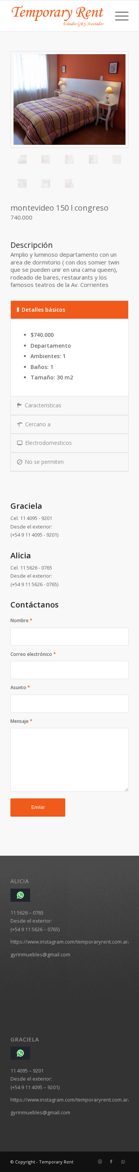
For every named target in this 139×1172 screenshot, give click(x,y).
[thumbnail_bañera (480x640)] (117, 159)
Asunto (20, 687)
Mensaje (21, 721)
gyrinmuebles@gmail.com (40, 954)
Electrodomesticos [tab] (48, 442)
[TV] (69, 183)
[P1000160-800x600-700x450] (69, 99)
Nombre (21, 620)
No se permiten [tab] (44, 461)
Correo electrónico (33, 654)
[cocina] (22, 183)
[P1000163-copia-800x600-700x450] (46, 159)
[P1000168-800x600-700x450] (93, 159)
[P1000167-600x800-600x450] (69, 159)
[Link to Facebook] (111, 1161)
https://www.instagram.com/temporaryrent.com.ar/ (70, 941)
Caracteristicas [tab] (43, 405)
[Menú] (118, 15)
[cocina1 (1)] (46, 183)
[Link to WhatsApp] (123, 1161)
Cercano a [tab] (38, 424)
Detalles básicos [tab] (43, 309)
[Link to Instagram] (99, 1161)
